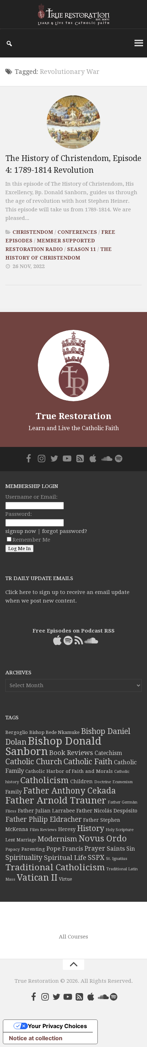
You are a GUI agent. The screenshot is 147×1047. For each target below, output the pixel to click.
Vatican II (37, 877)
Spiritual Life (65, 858)
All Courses (73, 936)
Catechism (108, 753)
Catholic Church (33, 761)
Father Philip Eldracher (43, 819)
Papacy (12, 849)
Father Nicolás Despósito (106, 811)
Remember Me (31, 540)
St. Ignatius (116, 858)
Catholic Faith (88, 761)
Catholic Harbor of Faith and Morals (69, 771)
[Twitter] (54, 458)
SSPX (96, 858)
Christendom (32, 232)
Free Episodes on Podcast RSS (73, 631)
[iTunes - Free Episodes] (92, 458)
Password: (18, 514)
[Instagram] (41, 458)
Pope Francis (64, 848)
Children (81, 781)
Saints (116, 848)
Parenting (33, 849)
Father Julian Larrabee (46, 811)
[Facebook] (28, 458)
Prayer (95, 848)
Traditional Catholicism (55, 867)
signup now (20, 531)
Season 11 (81, 249)
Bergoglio (16, 732)
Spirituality (23, 858)
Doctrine (102, 781)
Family (13, 792)
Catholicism (44, 780)
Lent (10, 839)
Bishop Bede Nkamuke (54, 732)
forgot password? (64, 531)
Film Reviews (43, 829)
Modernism (57, 839)
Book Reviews (71, 752)
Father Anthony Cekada (69, 790)
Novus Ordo (102, 839)
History (90, 828)
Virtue (65, 879)
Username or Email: (31, 497)
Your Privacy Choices (57, 1026)
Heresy (67, 829)
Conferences (77, 232)
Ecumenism (122, 782)
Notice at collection (35, 1038)
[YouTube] (67, 458)
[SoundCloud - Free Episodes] (105, 458)
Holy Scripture (119, 829)
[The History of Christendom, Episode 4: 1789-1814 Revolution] (73, 122)
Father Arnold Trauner (55, 800)
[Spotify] (118, 458)
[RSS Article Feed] (80, 458)
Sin (130, 848)
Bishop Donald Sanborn (53, 746)
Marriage (26, 839)
